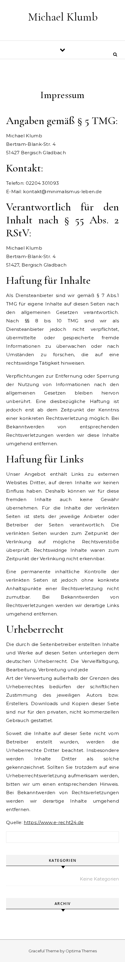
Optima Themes (81, 950)
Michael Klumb (63, 17)
